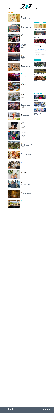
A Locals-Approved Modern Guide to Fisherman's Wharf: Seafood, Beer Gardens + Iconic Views (39, 81)
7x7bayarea (38, 54)
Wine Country (36, 8)
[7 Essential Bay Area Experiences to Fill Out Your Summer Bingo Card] (14, 145)
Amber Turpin (24, 55)
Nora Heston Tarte (25, 172)
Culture (20, 8)
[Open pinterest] (49, 409)
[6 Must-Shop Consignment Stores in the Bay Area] (14, 67)
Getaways (22, 93)
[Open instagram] (47, 409)
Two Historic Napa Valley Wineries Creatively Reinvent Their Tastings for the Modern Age (26, 194)
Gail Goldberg (24, 123)
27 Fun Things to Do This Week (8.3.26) (26, 164)
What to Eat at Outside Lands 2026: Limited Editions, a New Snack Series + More (26, 155)
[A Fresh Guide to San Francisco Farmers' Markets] (14, 38)
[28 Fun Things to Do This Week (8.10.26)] (14, 106)
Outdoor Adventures (26, 8)
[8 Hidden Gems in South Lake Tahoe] (14, 174)
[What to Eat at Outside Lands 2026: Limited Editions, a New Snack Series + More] (14, 155)
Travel (32, 8)
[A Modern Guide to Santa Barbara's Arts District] (14, 96)
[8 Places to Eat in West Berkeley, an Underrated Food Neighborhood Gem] (14, 86)
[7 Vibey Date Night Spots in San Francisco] (14, 77)
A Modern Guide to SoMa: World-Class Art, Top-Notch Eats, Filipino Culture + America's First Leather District (40, 67)
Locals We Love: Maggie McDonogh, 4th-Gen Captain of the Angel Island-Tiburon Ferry (26, 184)
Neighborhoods (11, 8)
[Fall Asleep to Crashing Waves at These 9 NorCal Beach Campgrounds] (14, 204)
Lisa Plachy (24, 45)
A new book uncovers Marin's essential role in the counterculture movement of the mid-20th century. (26, 28)
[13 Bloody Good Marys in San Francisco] (14, 116)
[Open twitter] (45, 409)
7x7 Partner (24, 133)
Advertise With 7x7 (42, 8)
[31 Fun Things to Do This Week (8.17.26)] (14, 47)
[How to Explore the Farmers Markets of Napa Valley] (14, 135)
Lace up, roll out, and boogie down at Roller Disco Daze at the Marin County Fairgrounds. (39, 114)
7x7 (35, 54)
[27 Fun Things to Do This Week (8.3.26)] (14, 165)
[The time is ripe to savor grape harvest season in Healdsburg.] (40, 103)
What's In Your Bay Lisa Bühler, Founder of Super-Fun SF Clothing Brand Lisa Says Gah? (26, 18)
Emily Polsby (24, 84)
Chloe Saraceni (24, 35)
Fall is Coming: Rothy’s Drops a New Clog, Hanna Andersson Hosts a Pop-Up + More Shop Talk (26, 126)
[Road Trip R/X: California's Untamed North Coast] (14, 57)
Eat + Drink (16, 8)
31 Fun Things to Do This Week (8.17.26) (40, 43)
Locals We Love (23, 181)
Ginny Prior (24, 182)
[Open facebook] (43, 409)
